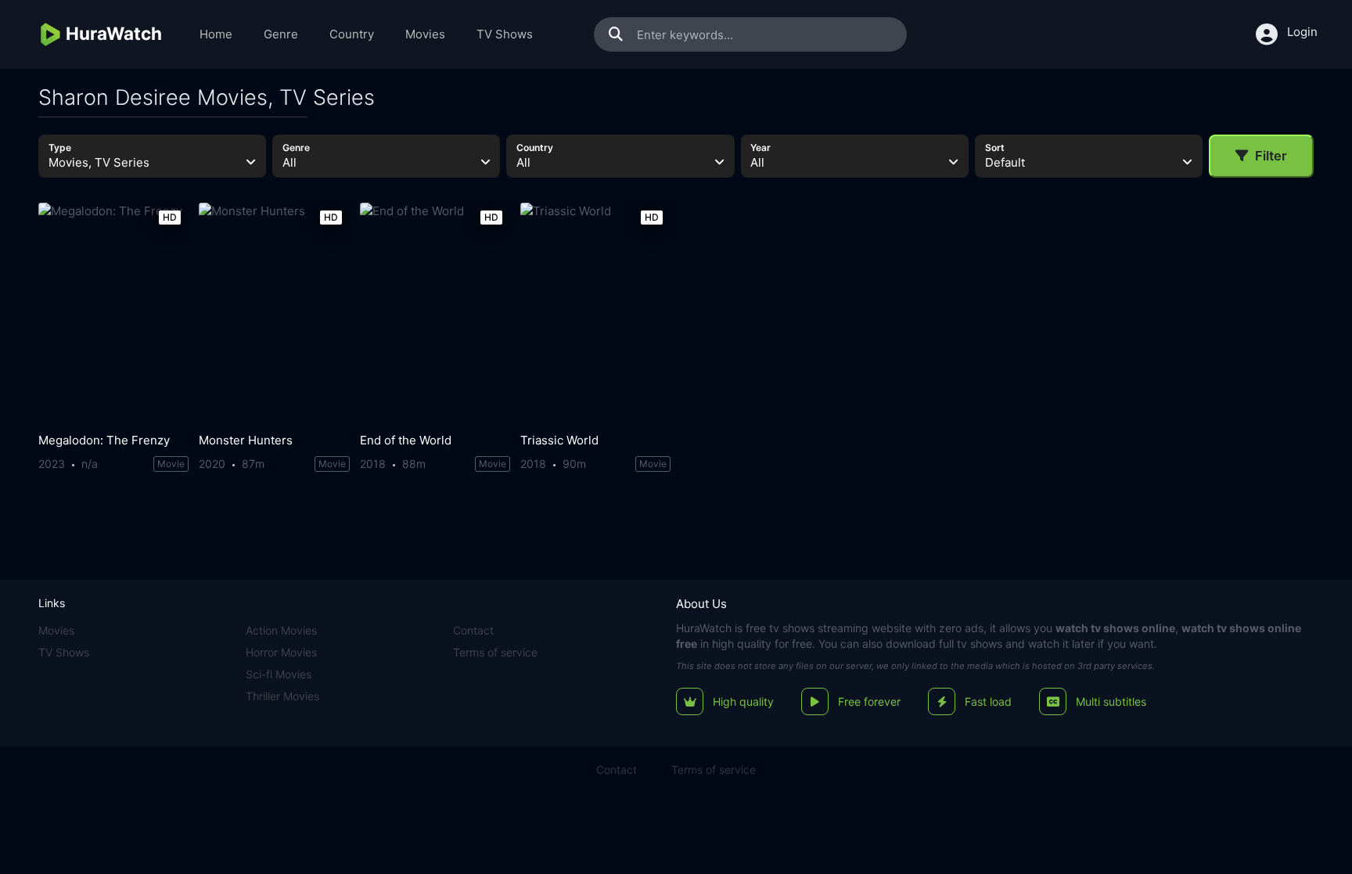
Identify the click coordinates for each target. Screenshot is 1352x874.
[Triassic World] (595, 314)
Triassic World (559, 440)
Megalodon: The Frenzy (104, 440)
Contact (473, 630)
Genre (281, 34)
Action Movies (281, 630)
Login (1302, 31)
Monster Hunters (246, 440)
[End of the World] (435, 314)
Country (351, 34)
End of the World (405, 440)
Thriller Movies (282, 696)
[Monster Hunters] (274, 314)
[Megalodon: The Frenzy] (113, 314)
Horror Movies (281, 652)
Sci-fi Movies (278, 674)
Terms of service (495, 652)
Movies (425, 34)
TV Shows (504, 34)
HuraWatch (704, 628)
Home (216, 34)
